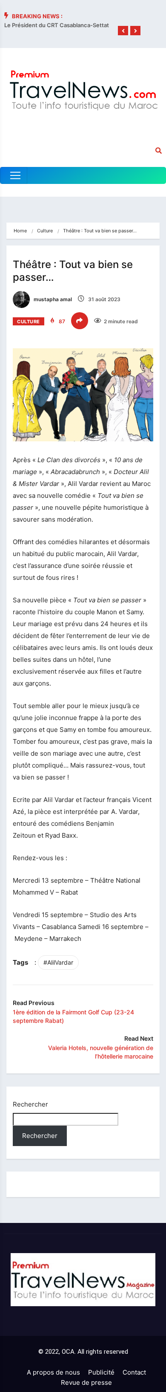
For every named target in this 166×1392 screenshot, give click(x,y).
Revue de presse (86, 1382)
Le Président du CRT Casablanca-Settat (56, 25)
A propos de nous (53, 1372)
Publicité (101, 1372)
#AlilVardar (58, 962)
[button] (123, 31)
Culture (45, 231)
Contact (134, 1372)
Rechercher (30, 1104)
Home (20, 231)
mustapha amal (52, 299)
